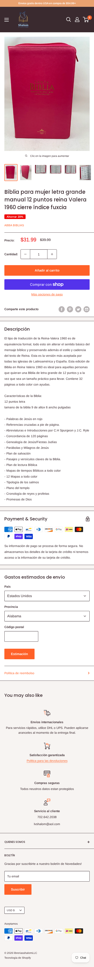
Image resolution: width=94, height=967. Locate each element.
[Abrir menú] (6, 20)
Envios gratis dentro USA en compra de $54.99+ (47, 3)
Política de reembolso (19, 673)
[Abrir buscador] (68, 19)
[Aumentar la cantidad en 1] (52, 254)
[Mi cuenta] (77, 19)
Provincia (11, 606)
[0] (86, 19)
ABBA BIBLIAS (14, 225)
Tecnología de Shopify (17, 957)
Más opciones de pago (47, 294)
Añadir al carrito (47, 270)
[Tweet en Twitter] (78, 309)
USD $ (11, 910)
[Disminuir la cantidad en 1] (25, 254)
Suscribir (18, 889)
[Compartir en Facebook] (62, 309)
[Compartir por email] (87, 309)
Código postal (14, 627)
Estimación (19, 654)
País (7, 586)
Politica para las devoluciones (47, 760)
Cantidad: (11, 254)
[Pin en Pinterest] (70, 309)
